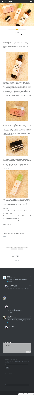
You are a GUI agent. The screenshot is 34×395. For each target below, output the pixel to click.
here (27, 99)
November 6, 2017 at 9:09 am (11, 317)
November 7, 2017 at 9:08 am (12, 327)
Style (18, 32)
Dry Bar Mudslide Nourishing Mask (8, 122)
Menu (31, 1)
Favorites (11, 247)
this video (12, 215)
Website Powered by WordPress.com (17, 393)
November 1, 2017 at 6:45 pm (12, 286)
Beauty (16, 32)
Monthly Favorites (20, 247)
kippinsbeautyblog (11, 296)
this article (21, 210)
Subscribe (7, 367)
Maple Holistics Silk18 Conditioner (8, 82)
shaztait (9, 316)
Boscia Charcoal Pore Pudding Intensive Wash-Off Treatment (13, 157)
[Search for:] (17, 384)
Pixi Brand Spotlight (7, 200)
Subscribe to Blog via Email (11, 359)
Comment (28, 351)
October (26, 247)
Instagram (4, 224)
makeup (15, 247)
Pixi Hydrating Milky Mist (7, 199)
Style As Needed (6, 2)
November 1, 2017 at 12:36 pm (11, 277)
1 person (11, 281)
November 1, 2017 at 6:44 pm (12, 307)
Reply (30, 276)
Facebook (12, 224)
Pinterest (8, 224)
